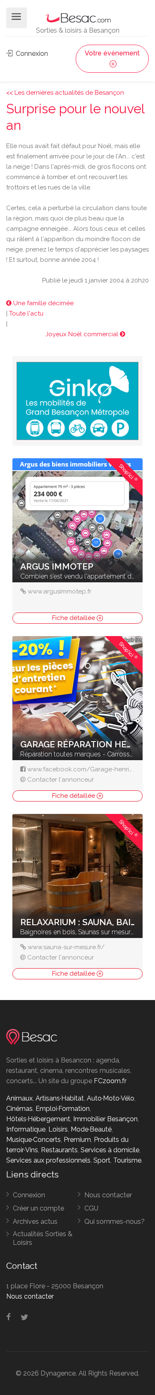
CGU (91, 1208)
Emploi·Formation (63, 1109)
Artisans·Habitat (60, 1098)
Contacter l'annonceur (60, 779)
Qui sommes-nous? (114, 1221)
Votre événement (112, 53)
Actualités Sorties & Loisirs (42, 1238)
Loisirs (58, 1129)
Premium (77, 1140)
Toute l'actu (26, 313)
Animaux (19, 1098)
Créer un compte (38, 1208)
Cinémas (19, 1109)
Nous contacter (108, 1195)
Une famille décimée (43, 303)
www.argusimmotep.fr (59, 591)
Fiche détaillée (74, 618)
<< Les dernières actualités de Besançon (65, 92)
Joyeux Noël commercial (82, 334)
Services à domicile (110, 1150)
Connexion (31, 53)
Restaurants (59, 1150)
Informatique (25, 1129)
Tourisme (127, 1160)
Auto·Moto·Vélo (110, 1098)
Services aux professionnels (48, 1160)
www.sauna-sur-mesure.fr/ (66, 947)
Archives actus (35, 1221)
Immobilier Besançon (105, 1119)
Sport (101, 1160)
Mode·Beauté (91, 1129)
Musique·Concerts (33, 1140)
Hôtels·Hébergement (38, 1119)
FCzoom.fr (110, 1081)
